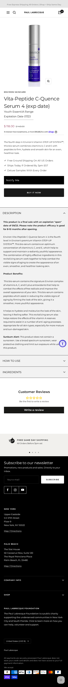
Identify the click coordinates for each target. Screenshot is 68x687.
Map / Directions (12, 531)
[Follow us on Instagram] (15, 490)
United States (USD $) (16, 641)
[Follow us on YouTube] (22, 490)
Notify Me (12, 180)
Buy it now (34, 192)
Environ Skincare (15, 92)
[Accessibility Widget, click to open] (62, 343)
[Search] (14, 12)
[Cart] (59, 12)
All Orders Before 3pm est (29, 443)
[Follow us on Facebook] (7, 490)
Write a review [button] (34, 410)
